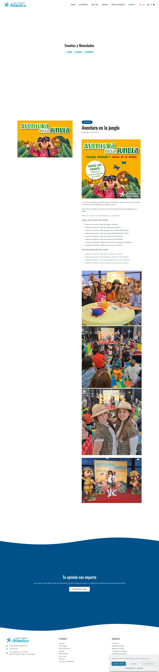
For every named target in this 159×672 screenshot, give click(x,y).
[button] (135, 4)
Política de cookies (130, 668)
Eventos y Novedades (66, 661)
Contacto (115, 643)
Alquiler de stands (118, 648)
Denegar (134, 664)
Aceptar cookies (118, 664)
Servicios (62, 659)
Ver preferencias (149, 664)
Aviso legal (140, 668)
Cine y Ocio (62, 656)
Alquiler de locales (118, 646)
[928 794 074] (8, 649)
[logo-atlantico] (15, 4)
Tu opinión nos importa (119, 651)
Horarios (62, 643)
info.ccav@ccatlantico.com (19, 646)
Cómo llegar (63, 646)
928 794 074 (13, 649)
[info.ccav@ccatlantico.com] (8, 646)
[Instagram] (150, 4)
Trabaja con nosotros (119, 654)
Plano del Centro (64, 648)
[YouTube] (153, 4)
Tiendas (61, 651)
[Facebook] (147, 4)
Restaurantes (63, 654)
